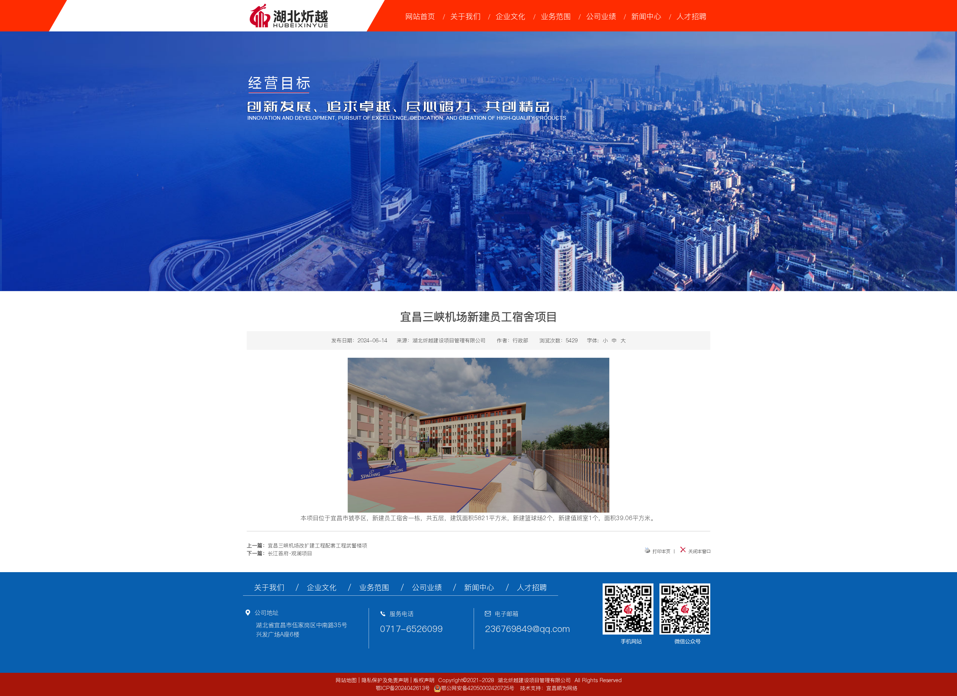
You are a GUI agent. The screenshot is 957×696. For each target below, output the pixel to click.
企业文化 (511, 16)
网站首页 (420, 16)
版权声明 (423, 680)
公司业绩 (601, 16)
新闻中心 (646, 16)
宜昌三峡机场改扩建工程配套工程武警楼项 (317, 545)
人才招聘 (692, 16)
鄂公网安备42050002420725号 (477, 688)
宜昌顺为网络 (562, 688)
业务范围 (556, 16)
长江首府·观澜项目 (290, 553)
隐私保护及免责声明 (385, 680)
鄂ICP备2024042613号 (403, 688)
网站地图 (346, 680)
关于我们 (465, 16)
